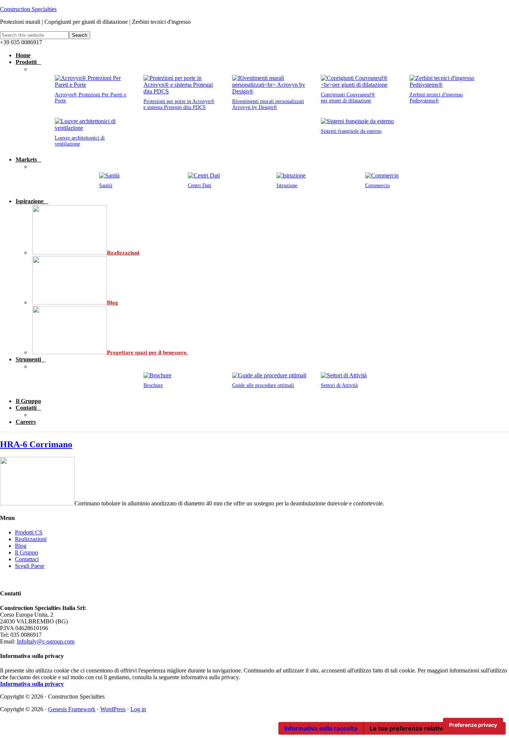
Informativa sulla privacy (32, 684)
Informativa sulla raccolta (320, 728)
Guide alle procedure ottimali (263, 385)
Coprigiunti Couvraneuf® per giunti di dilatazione (348, 97)
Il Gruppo (26, 552)
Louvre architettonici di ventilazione (80, 141)
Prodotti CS (28, 532)
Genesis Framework (71, 709)
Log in (138, 709)
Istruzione (286, 185)
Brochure (153, 385)
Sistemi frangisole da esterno (351, 131)
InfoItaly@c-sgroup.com (46, 641)
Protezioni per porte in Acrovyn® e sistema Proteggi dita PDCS (179, 104)
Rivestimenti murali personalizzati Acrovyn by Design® (268, 104)
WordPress (113, 709)
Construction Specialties (28, 9)
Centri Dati (199, 185)
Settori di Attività (339, 385)
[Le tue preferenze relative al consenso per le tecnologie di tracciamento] (473, 725)
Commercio (377, 185)
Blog (20, 546)
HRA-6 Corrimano (36, 444)
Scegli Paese (29, 566)
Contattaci (27, 559)
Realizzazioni (31, 539)
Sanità (105, 185)
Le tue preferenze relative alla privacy (425, 728)
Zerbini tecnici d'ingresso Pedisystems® (436, 97)
